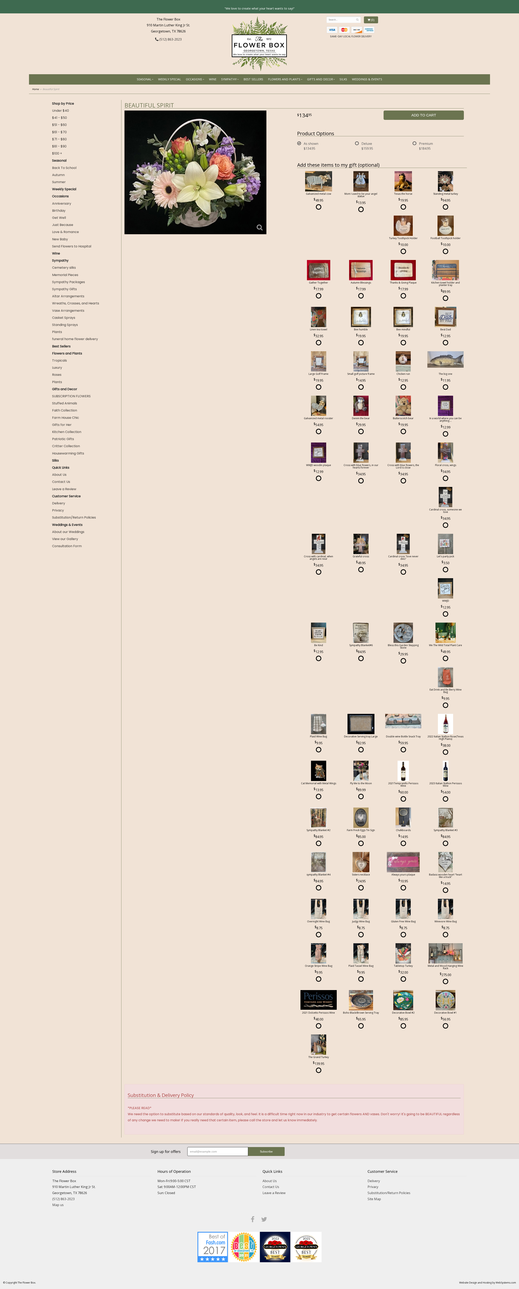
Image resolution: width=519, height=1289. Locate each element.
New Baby (60, 239)
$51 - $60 (59, 124)
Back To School (64, 167)
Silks (343, 79)
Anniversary (61, 203)
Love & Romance (65, 232)
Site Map (374, 1199)
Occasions (194, 79)
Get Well (59, 217)
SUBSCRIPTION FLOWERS (71, 396)
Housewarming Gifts (68, 453)
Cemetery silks (64, 267)
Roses (56, 374)
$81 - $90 (59, 146)
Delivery (58, 503)
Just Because (62, 224)
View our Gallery (65, 539)
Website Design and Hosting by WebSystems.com (487, 1282)
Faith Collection (64, 410)
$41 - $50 (59, 117)
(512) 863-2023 (170, 39)
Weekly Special (169, 79)
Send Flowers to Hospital (71, 246)
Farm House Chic (65, 417)
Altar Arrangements (68, 296)
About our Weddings (68, 532)
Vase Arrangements (68, 310)
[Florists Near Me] (212, 1246)
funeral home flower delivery (75, 339)
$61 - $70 (59, 132)
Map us (58, 1205)
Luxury (57, 367)
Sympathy (229, 79)
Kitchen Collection (66, 432)
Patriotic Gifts (63, 439)
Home (35, 89)
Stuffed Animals (64, 403)
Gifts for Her (62, 424)
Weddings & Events (367, 79)
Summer (59, 182)
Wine (212, 79)
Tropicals (59, 360)
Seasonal (144, 79)
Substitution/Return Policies (74, 517)
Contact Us (61, 481)
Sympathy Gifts (64, 289)
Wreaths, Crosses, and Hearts (75, 303)
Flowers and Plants (284, 79)
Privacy (58, 510)
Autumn (58, 175)
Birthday (58, 210)
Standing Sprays (65, 324)
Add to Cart (423, 115)
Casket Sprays (63, 317)
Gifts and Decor (320, 79)
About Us (59, 474)
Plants (57, 332)
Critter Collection (66, 446)
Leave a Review (64, 489)
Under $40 (60, 110)
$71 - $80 (59, 139)
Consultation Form (67, 546)
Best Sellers (253, 79)
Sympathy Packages (68, 282)
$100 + (57, 153)
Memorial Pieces (65, 275)
